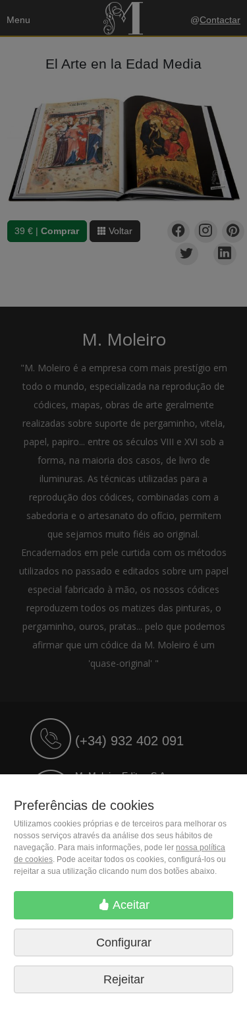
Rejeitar (123, 979)
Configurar (123, 942)
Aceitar (130, 904)
